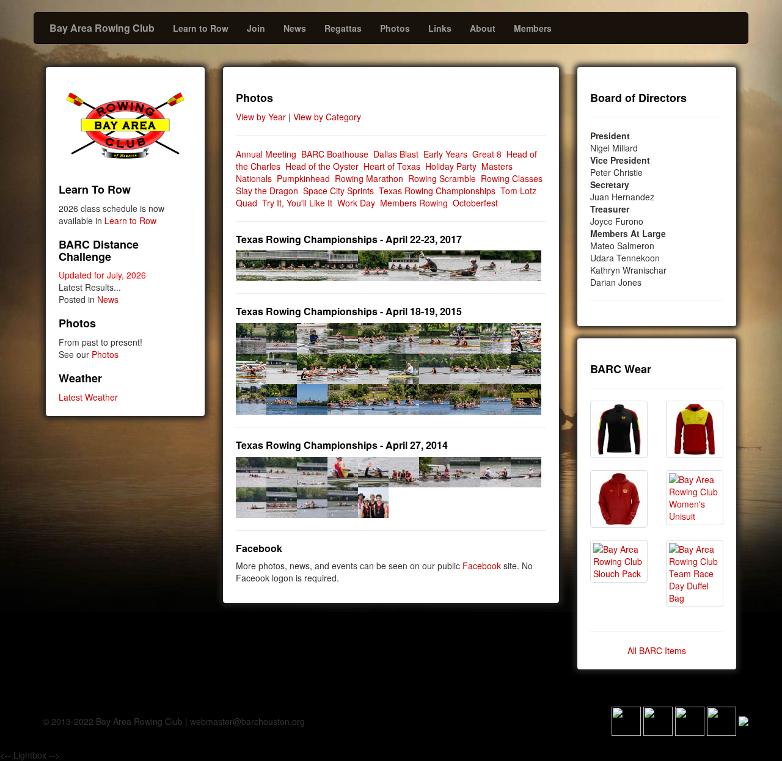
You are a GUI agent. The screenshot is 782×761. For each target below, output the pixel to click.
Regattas (343, 28)
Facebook (481, 565)
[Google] (689, 719)
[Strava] (658, 719)
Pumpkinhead (303, 178)
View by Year (261, 117)
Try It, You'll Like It (297, 203)
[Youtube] (721, 719)
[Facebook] (626, 719)
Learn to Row (200, 28)
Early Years (445, 154)
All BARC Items (656, 650)
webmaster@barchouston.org (247, 721)
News (294, 28)
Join (256, 28)
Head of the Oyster (322, 166)
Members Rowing (414, 203)
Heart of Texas (392, 166)
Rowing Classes (512, 178)
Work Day (356, 203)
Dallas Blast (395, 154)
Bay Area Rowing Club (102, 28)
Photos (395, 28)
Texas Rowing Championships (437, 190)
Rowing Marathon (369, 178)
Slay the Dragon (267, 190)
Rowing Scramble (442, 178)
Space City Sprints (338, 190)
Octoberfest (475, 203)
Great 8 (487, 154)
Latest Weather (88, 397)
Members (533, 28)
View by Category (327, 117)
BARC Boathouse (334, 154)
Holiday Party (451, 166)
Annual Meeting (266, 154)
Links (439, 28)
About (482, 28)
